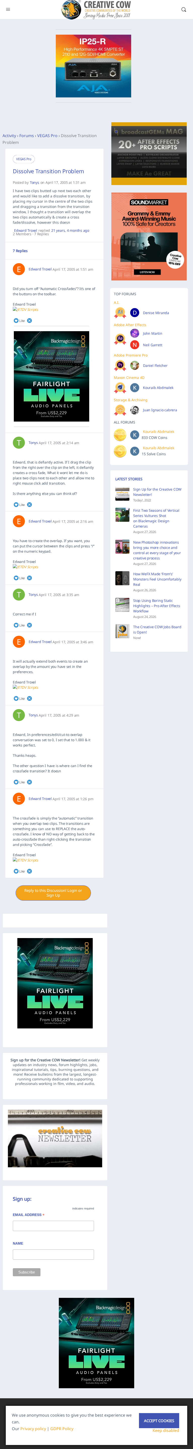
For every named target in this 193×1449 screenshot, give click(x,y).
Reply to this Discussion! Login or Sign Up (53, 893)
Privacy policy (33, 1428)
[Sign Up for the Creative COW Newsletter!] (122, 494)
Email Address (28, 1215)
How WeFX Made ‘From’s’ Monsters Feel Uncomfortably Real (157, 579)
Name (18, 1243)
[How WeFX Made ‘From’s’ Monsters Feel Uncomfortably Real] (122, 578)
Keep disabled (166, 1430)
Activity (9, 135)
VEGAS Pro (47, 135)
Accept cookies (159, 1420)
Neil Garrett (152, 344)
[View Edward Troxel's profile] (19, 269)
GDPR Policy (61, 1428)
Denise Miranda (156, 312)
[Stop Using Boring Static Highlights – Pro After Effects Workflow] (122, 605)
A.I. (116, 302)
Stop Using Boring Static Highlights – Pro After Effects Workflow (156, 605)
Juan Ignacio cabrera (160, 410)
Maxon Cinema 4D (129, 377)
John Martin (152, 333)
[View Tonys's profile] (19, 443)
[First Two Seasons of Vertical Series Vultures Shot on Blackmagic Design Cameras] (122, 515)
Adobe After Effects (130, 324)
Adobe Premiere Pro (131, 355)
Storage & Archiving (131, 399)
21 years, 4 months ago (70, 230)
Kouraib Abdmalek (158, 387)
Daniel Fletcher (155, 365)
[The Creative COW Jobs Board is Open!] (122, 631)
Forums (26, 135)
